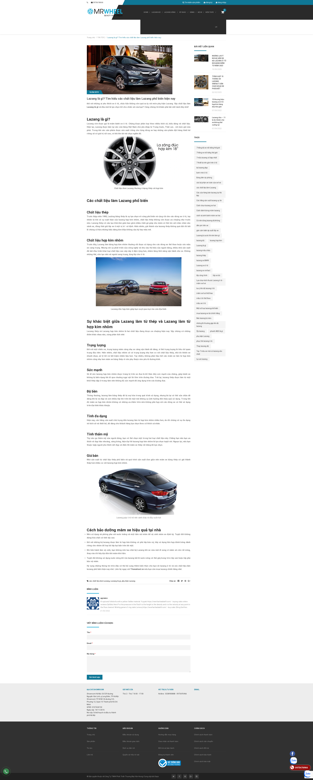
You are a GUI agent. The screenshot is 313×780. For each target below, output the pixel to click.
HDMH (192, 12)
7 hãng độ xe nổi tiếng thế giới (208, 148)
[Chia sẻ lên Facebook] (179, 581)
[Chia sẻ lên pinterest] (185, 581)
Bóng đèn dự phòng (204, 178)
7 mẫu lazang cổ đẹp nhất (206, 158)
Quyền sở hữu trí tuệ (131, 755)
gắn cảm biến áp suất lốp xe (207, 230)
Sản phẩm (91, 741)
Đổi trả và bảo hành (166, 748)
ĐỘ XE (200, 12)
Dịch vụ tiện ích (129, 748)
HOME (146, 12)
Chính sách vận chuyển (203, 741)
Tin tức (89, 748)
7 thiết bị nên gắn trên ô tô (206, 163)
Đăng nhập (221, 2)
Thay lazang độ (202, 346)
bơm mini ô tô (201, 173)
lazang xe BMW (202, 260)
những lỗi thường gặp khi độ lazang (207, 324)
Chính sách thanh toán (203, 735)
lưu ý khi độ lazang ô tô (205, 288)
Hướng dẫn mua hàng (167, 735)
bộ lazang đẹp (202, 168)
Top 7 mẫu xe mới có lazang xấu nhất (209, 352)
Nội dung (91, 654)
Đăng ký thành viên (166, 755)
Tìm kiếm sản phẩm (192, 2)
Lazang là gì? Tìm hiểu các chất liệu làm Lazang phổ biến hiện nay (131, 98)
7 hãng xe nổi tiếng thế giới (207, 153)
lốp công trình (201, 275)
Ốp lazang (200, 331)
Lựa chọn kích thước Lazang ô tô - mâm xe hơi (209, 281)
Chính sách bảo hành (202, 755)
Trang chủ (91, 735)
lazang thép (201, 255)
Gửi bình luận (94, 677)
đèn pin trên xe (202, 225)
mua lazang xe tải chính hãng (208, 313)
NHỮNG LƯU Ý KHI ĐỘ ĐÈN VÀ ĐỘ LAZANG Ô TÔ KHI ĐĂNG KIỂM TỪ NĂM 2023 (219, 61)
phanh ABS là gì (216, 331)
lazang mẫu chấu (203, 250)
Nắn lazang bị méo (203, 318)
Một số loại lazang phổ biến (207, 308)
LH (216, 27)
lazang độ (200, 240)
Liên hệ (90, 755)
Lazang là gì (92, 107)
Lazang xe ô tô (202, 265)
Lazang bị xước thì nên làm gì (208, 235)
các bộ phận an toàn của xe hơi (208, 183)
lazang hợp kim (216, 240)
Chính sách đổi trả (201, 748)
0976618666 (98, 2)
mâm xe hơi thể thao (204, 293)
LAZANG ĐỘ (156, 12)
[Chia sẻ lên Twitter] (182, 581)
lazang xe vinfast (203, 270)
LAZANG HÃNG (170, 12)
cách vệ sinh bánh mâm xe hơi (208, 216)
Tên (89, 632)
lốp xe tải (216, 275)
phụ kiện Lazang (128, 581)
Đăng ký (209, 2)
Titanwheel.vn (137, 569)
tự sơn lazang (201, 359)
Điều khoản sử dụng (131, 735)
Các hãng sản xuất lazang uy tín (209, 200)
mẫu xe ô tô (201, 303)
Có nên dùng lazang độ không (208, 221)
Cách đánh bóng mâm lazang (208, 210)
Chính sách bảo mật (202, 761)
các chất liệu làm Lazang (99, 581)
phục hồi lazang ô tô (204, 341)
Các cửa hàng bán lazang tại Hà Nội (209, 194)
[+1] (189, 581)
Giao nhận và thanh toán (168, 741)
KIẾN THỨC (210, 12)
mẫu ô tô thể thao (203, 298)
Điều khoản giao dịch (131, 741)
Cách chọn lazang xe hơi (206, 205)
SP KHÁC (182, 12)
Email (90, 643)
